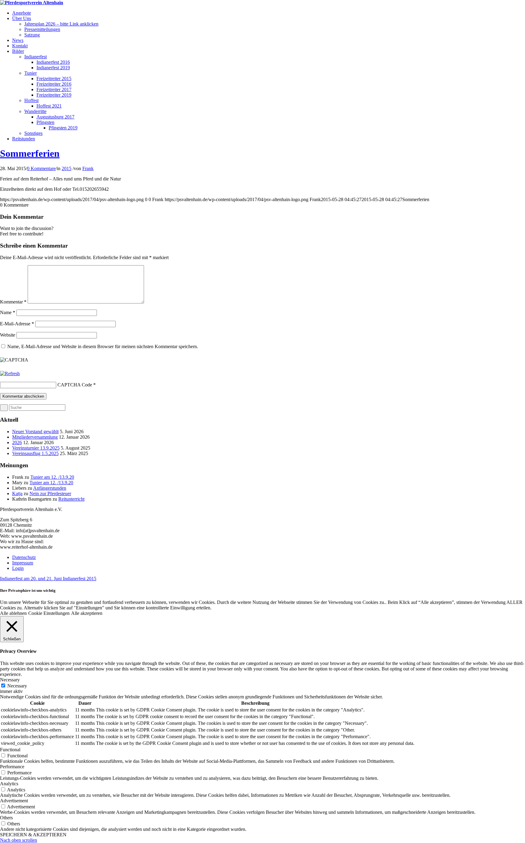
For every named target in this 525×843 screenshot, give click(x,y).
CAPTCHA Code (74, 384)
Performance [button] (12, 766)
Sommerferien (30, 153)
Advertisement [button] (14, 800)
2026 (17, 442)
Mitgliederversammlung (35, 437)
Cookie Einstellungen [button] (49, 613)
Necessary (17, 685)
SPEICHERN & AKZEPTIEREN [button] (33, 834)
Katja (17, 493)
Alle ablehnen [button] (13, 613)
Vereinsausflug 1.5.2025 (35, 453)
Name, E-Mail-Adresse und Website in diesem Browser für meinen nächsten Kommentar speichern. (102, 346)
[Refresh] (10, 373)
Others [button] (6, 817)
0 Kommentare (41, 168)
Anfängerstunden (49, 488)
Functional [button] (10, 749)
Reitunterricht (71, 499)
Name (7, 312)
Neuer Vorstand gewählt (35, 431)
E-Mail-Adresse (17, 323)
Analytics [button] (9, 783)
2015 (66, 168)
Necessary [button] (10, 679)
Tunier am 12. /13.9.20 (52, 477)
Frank (88, 168)
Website (7, 335)
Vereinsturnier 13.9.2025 (36, 448)
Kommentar (13, 301)
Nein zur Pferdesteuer (50, 493)
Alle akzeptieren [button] (86, 613)
